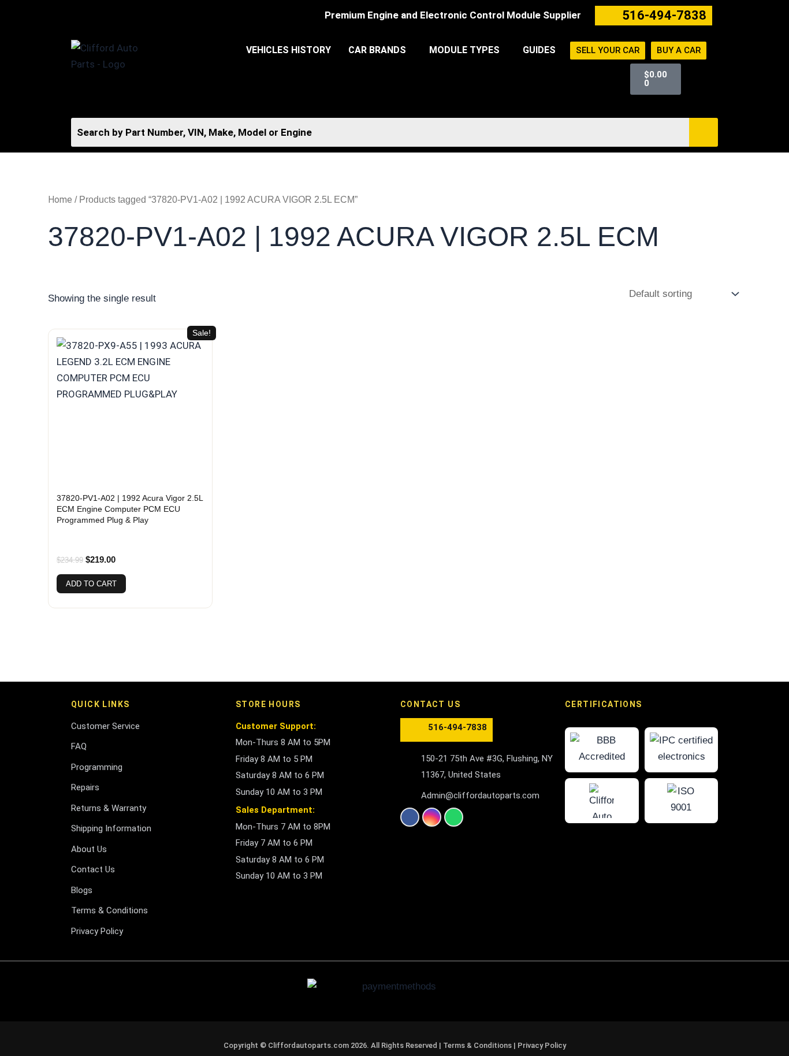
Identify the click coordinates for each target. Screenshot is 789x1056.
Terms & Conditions (478, 1045)
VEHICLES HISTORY (288, 49)
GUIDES (539, 49)
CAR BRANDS (377, 49)
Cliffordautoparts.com (308, 1045)
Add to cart (91, 583)
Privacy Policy (542, 1045)
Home (60, 199)
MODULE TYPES (464, 49)
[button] (380, 50)
